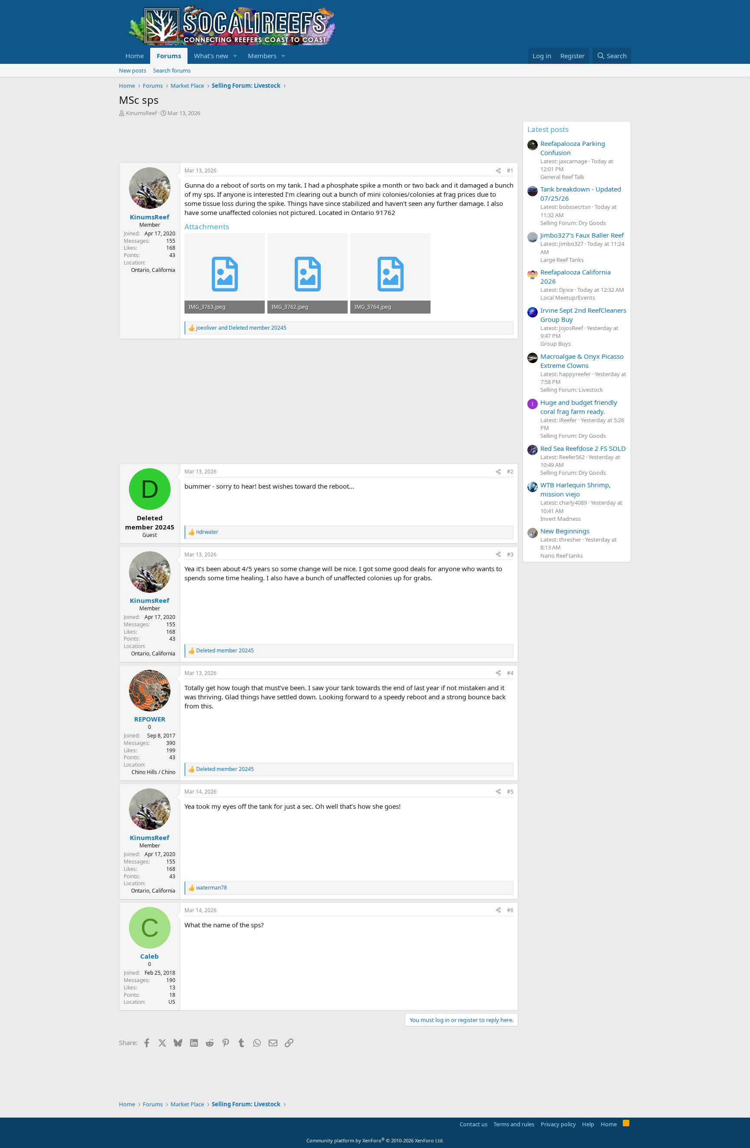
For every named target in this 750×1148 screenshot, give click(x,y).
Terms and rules (513, 1124)
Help (588, 1124)
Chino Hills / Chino (153, 772)
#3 (510, 554)
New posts (132, 70)
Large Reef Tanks (562, 260)
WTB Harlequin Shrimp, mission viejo (575, 489)
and (241, 327)
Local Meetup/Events (567, 297)
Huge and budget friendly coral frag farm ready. (578, 407)
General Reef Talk (562, 177)
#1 (510, 170)
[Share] (498, 171)
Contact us (473, 1124)
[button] (235, 56)
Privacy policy (558, 1124)
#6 (510, 910)
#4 (510, 673)
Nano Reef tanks (561, 555)
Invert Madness (560, 519)
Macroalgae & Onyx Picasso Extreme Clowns (582, 361)
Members (262, 55)
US (171, 1002)
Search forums (172, 70)
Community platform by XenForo (375, 1140)
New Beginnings (564, 530)
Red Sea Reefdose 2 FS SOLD (583, 448)
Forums (169, 55)
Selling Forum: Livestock (571, 390)
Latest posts (548, 129)
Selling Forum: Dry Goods (573, 223)
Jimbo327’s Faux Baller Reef (582, 235)
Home (134, 55)
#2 (510, 471)
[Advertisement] (277, 140)
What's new (211, 55)
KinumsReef (141, 113)
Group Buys (555, 343)
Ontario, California (153, 270)
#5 (510, 791)
